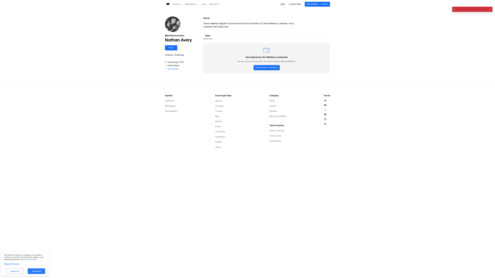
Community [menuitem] (220, 132)
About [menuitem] (271, 101)
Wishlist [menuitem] (218, 142)
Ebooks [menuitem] (218, 121)
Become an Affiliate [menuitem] (277, 116)
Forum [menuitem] (218, 126)
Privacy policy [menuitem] (275, 136)
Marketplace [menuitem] (170, 106)
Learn (203, 4)
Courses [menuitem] (218, 111)
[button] (177, 4)
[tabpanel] (266, 58)
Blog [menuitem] (217, 116)
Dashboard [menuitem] (169, 101)
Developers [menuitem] (220, 137)
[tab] (207, 36)
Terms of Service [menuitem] (276, 131)
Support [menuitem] (218, 101)
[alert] (472, 9)
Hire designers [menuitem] (171, 111)
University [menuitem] (219, 106)
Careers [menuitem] (272, 106)
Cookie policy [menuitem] (275, 141)
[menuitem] (325, 100)
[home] (168, 4)
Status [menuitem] (218, 147)
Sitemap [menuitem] (273, 111)
